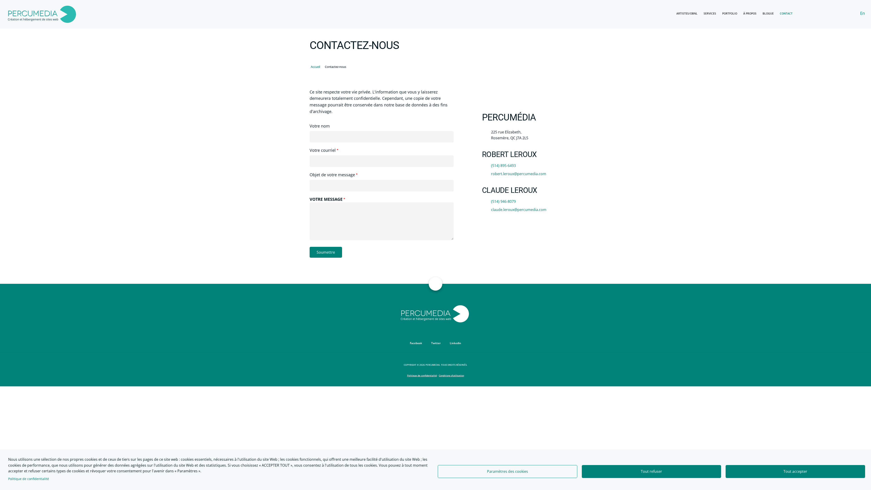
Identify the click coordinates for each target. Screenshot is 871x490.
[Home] (435, 313)
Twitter (436, 343)
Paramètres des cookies (507, 471)
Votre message (326, 199)
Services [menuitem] (710, 13)
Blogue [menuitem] (768, 13)
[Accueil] (42, 14)
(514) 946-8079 (503, 201)
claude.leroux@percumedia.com (518, 209)
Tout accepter (795, 471)
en (862, 13)
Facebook (416, 343)
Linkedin (455, 343)
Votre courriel (323, 150)
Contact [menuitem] (786, 13)
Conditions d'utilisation (451, 375)
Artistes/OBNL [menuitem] (686, 13)
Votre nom (320, 126)
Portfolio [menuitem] (729, 13)
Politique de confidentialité (28, 479)
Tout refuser (651, 471)
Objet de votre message (332, 174)
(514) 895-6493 (503, 165)
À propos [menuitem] (749, 13)
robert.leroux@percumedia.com (518, 173)
